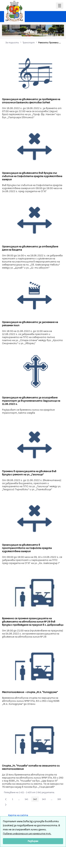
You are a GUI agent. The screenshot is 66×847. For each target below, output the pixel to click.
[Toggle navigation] (59, 5)
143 (45, 800)
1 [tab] (39, 32)
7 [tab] (59, 32)
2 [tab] (42, 32)
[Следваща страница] (6, 804)
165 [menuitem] (60, 800)
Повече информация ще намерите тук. (27, 833)
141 (27, 800)
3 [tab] (46, 32)
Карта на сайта (18, 815)
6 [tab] (56, 32)
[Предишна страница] (6, 799)
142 (36, 800)
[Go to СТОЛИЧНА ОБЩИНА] (14, 11)
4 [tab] (49, 32)
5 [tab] (52, 32)
